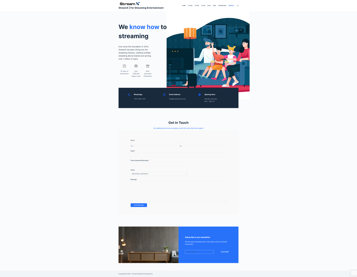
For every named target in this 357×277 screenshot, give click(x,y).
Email (133, 151)
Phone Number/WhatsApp (140, 160)
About (133, 170)
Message (134, 179)
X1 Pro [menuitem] (203, 5)
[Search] (237, 5)
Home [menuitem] (184, 5)
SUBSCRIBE (225, 252)
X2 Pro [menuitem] (197, 5)
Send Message (139, 205)
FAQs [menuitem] (214, 5)
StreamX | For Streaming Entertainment (141, 7)
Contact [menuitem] (231, 5)
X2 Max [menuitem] (190, 5)
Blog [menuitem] (209, 5)
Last (180, 146)
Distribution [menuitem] (222, 5)
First (132, 146)
